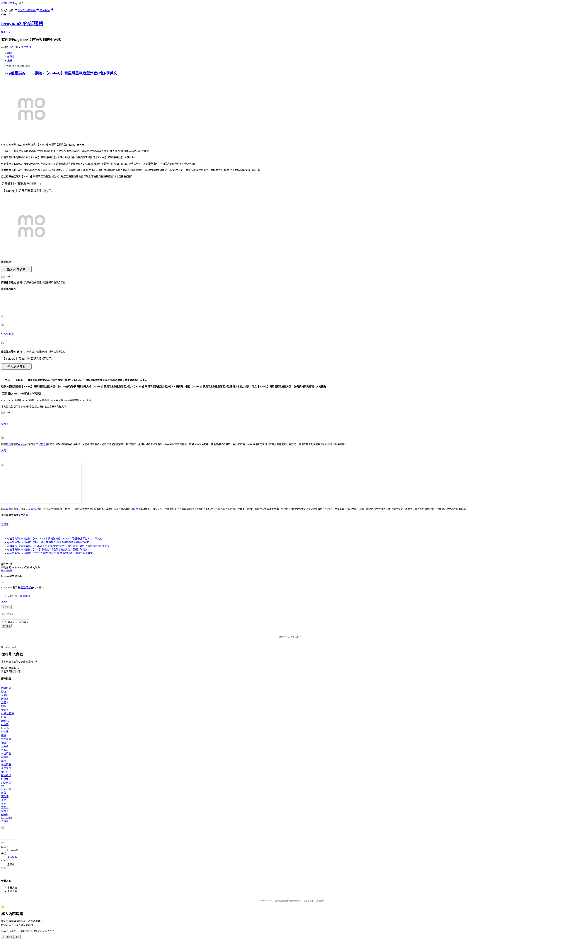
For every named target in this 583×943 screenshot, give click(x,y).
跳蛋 (3, 761)
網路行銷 (6, 782)
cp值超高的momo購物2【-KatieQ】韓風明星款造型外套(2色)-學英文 (62, 73)
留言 (30, 587)
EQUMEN (6, 817)
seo (2, 785)
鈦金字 (5, 724)
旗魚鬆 (134, 509)
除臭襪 (5, 699)
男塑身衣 (43, 444)
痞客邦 (24, 587)
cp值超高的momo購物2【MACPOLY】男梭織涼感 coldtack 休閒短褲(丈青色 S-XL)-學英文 (54, 538)
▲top (4, 601)
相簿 (9, 53)
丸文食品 (31, 509)
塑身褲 (5, 814)
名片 (9, 60)
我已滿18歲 (7, 937)
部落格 (11, 56)
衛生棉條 (6, 775)
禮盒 (25, 515)
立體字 (5, 702)
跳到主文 (6, 32)
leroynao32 (6, 570)
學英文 (5, 524)
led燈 (4, 717)
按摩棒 (5, 757)
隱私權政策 (309, 901)
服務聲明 (320, 901)
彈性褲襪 (6, 739)
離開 (17, 937)
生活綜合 (26, 47)
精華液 (5, 796)
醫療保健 (25, 596)
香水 (3, 803)
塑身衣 (5, 424)
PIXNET (268, 901)
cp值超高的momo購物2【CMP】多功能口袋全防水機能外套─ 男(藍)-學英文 (47, 549)
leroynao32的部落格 (22, 23)
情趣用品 (6, 753)
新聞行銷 (6, 789)
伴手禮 (5, 746)
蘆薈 (3, 792)
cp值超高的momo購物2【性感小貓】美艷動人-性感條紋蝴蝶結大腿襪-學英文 (48, 542)
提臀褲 (5, 821)
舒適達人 (6, 779)
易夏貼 (5, 695)
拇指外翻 (6, 334)
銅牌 (3, 706)
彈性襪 (5, 731)
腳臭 (3, 691)
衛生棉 (5, 772)
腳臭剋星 (6, 688)
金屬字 (5, 710)
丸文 (18, 509)
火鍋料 (5, 750)
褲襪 (3, 735)
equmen (22, 444)
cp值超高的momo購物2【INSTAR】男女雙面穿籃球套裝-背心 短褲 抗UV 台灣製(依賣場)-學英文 (58, 546)
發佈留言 (6, 626)
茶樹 (3, 800)
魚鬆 (3, 450)
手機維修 (6, 768)
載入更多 (6, 607)
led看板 (5, 728)
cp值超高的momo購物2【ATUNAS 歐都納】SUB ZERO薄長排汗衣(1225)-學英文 (50, 553)
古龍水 (5, 807)
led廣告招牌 (7, 713)
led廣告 (5, 721)
